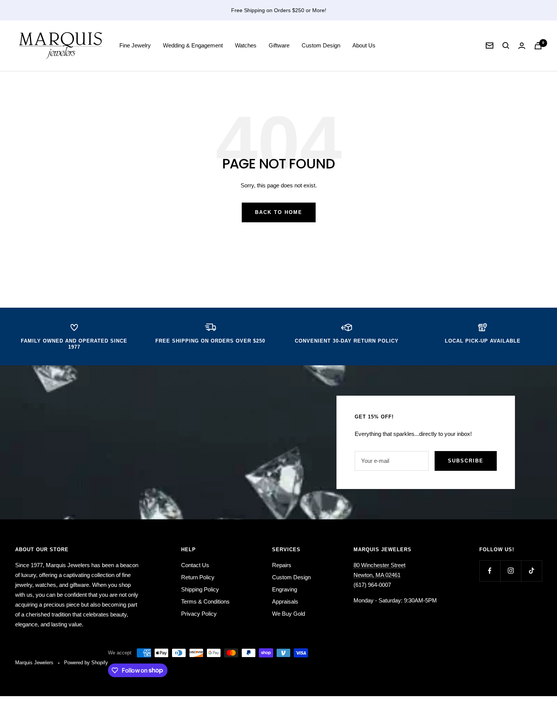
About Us (364, 45)
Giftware (279, 45)
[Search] (505, 45)
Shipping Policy (200, 589)
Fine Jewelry (135, 45)
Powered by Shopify (86, 662)
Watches (246, 45)
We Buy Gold (288, 613)
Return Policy (197, 577)
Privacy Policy (199, 613)
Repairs (281, 565)
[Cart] (538, 45)
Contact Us (195, 565)
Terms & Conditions (205, 601)
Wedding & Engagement (193, 45)
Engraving (284, 589)
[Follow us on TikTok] (531, 570)
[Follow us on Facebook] (489, 570)
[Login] (521, 45)
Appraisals (285, 601)
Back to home (278, 212)
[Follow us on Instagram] (510, 570)
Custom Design (321, 45)
